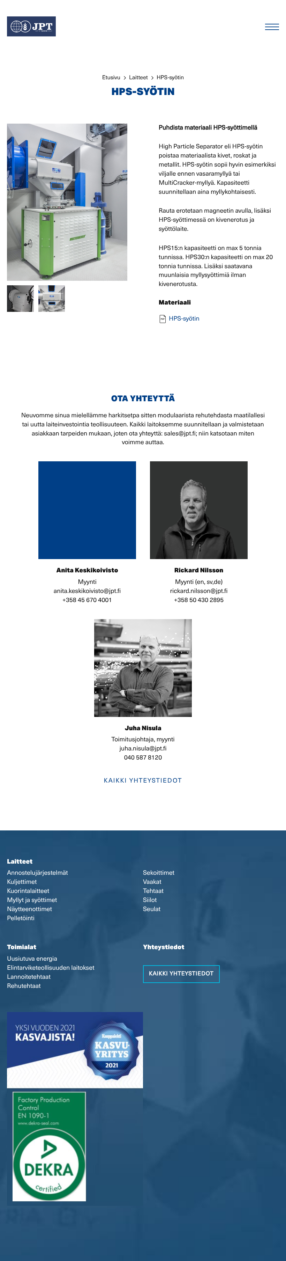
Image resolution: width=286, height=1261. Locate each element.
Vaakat (152, 882)
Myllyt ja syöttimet (32, 900)
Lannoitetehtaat (29, 977)
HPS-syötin (184, 319)
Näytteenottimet (29, 909)
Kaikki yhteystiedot (143, 781)
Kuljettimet (22, 882)
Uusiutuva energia (32, 959)
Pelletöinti (21, 918)
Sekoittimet (158, 873)
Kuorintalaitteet (28, 891)
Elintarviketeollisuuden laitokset (51, 968)
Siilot (150, 900)
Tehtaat (153, 891)
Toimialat (21, 948)
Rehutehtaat (24, 986)
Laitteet (19, 862)
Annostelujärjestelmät (37, 873)
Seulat (151, 909)
